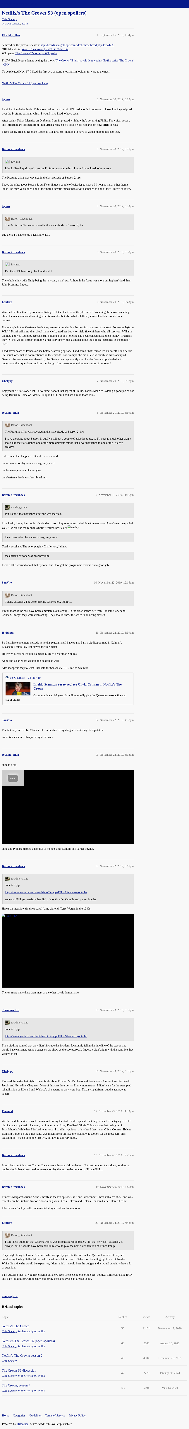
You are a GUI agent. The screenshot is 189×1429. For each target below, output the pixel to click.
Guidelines (35, 1415)
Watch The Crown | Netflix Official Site (45, 49)
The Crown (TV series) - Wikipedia (36, 53)
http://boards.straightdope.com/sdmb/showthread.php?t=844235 (77, 45)
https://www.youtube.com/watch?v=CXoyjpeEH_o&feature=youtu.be (46, 892)
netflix (25, 23)
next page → (10, 1296)
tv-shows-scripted (11, 23)
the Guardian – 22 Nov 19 (25, 677)
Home (5, 1415)
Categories (19, 1415)
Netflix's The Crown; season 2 (22, 1355)
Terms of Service (55, 1415)
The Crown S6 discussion (19, 1370)
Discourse (22, 1424)
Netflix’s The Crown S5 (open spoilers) (25, 83)
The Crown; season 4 (16, 1385)
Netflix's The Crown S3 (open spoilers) (44, 13)
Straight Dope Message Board (19, 3)
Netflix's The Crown (15, 1326)
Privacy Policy (77, 1415)
